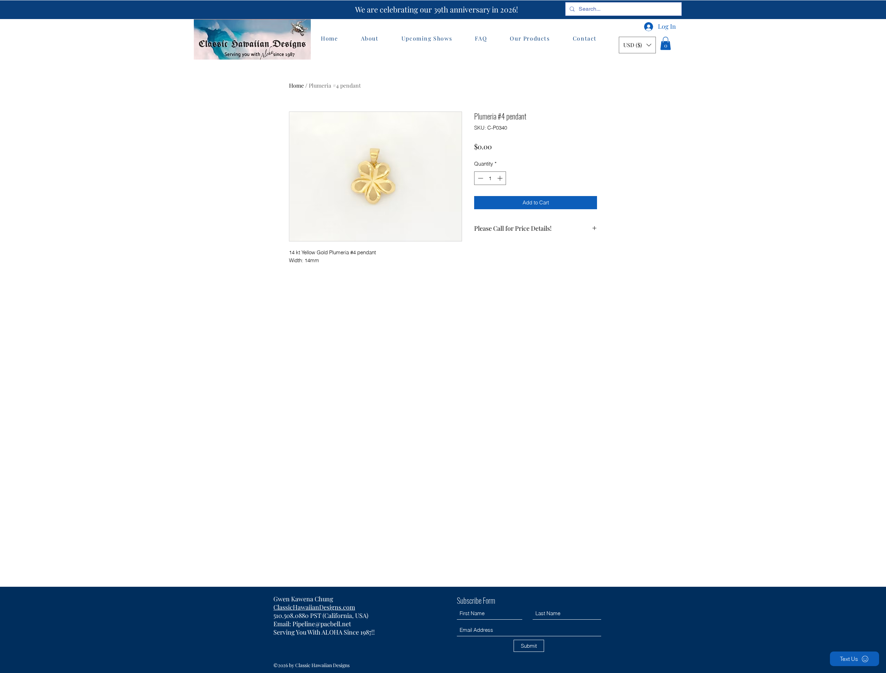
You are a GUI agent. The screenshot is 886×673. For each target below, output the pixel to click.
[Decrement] (480, 178)
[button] (637, 45)
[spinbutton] (490, 178)
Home (296, 85)
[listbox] (637, 45)
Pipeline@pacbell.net (321, 624)
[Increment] (500, 178)
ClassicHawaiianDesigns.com (314, 607)
